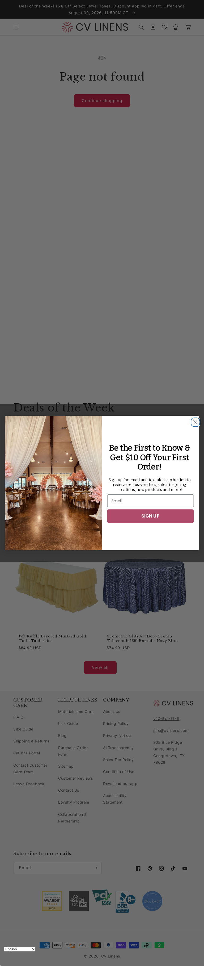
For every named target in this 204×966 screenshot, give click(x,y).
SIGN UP (150, 516)
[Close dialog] (194, 421)
